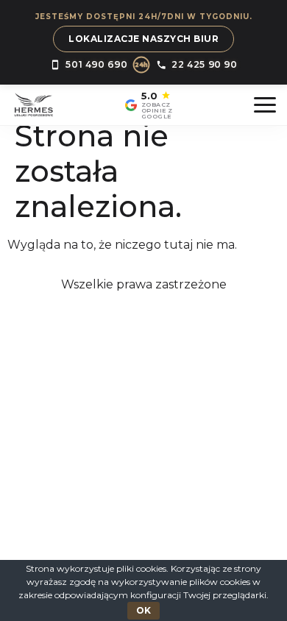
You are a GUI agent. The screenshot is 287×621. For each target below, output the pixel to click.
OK (143, 610)
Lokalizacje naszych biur (143, 38)
